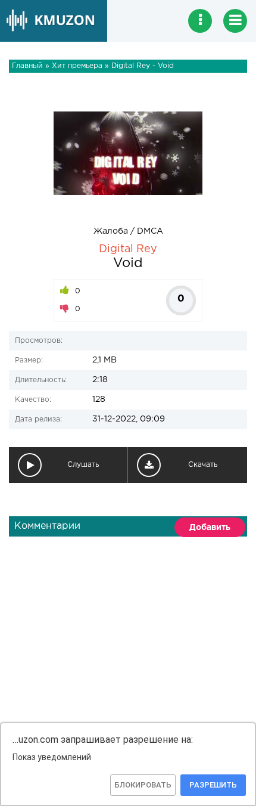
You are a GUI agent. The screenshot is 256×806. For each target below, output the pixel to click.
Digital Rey (128, 249)
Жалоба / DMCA (128, 231)
